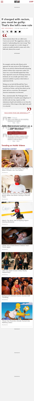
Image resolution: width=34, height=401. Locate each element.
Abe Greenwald (8, 28)
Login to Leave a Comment (17, 133)
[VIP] (31, 1)
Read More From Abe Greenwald (16, 113)
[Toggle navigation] (2, 1)
